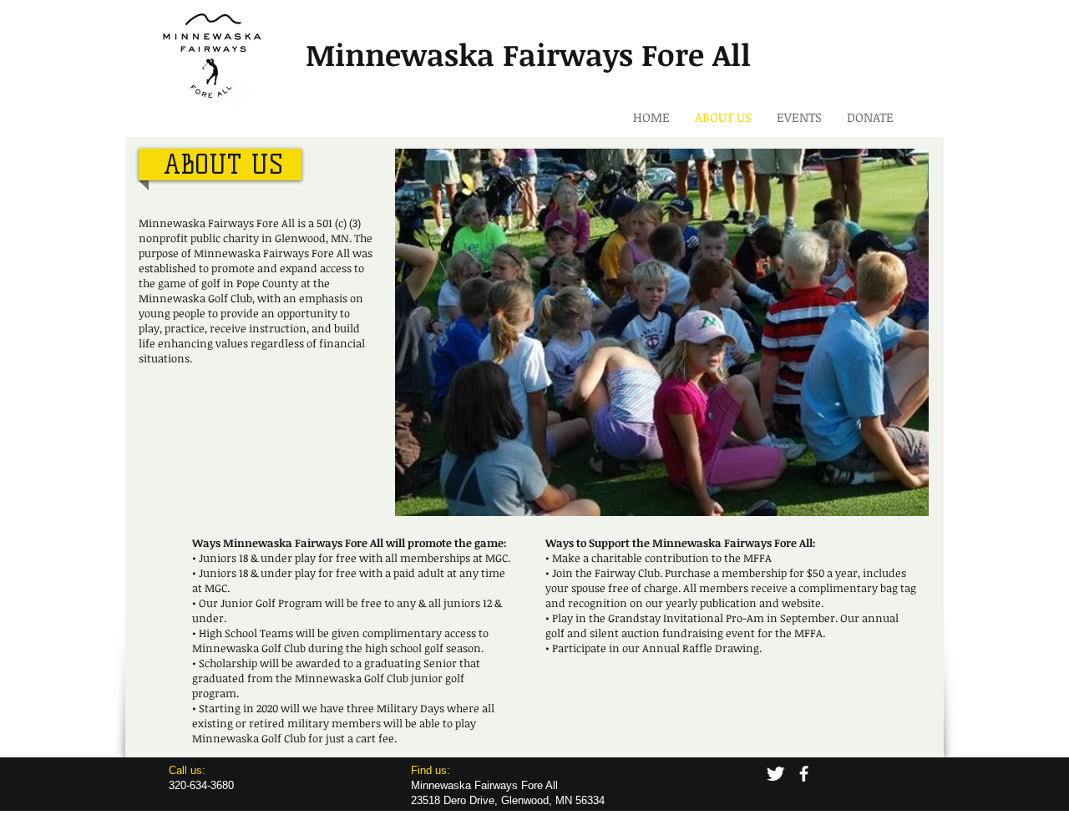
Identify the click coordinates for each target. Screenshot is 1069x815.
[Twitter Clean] (775, 773)
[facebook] (803, 773)
